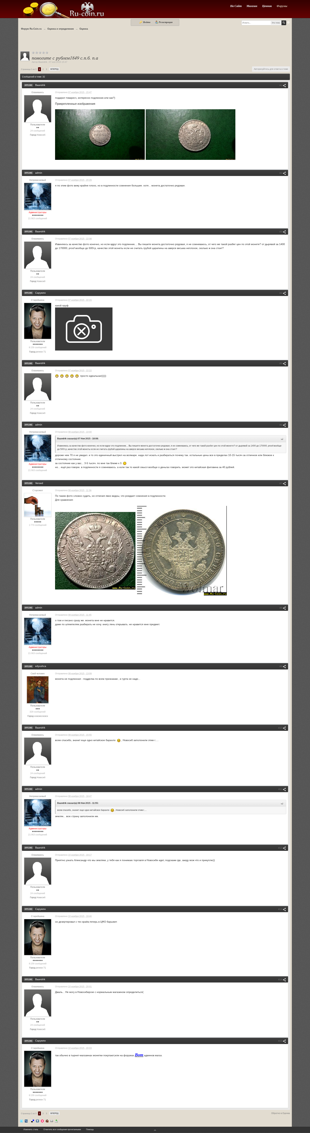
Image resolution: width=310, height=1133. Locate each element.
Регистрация (165, 22)
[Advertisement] (155, 42)
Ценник (267, 6)
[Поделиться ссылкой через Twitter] (21, 1121)
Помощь (90, 1129)
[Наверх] (155, 1130)
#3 (281, 232)
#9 (281, 666)
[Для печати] (51, 1121)
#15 (280, 1041)
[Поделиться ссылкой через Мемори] (42, 1121)
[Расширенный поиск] (288, 22)
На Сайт (236, 6)
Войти (147, 22)
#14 (280, 979)
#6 (281, 425)
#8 (281, 608)
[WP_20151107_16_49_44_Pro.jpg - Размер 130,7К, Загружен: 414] (100, 134)
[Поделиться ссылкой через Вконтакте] (37, 1121)
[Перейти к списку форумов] (63, 8)
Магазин (251, 6)
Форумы (282, 6)
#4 (281, 293)
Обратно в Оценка (280, 1113)
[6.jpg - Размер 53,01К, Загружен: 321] (95, 550)
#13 (280, 909)
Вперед (54, 69)
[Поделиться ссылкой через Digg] (26, 1121)
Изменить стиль (31, 1129)
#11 (280, 789)
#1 (281, 85)
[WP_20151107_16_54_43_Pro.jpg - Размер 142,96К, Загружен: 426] (190, 134)
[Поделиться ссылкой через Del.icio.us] (32, 1121)
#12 (280, 848)
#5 (281, 363)
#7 (281, 483)
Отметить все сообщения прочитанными (62, 1129)
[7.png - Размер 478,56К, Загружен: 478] (182, 550)
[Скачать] (56, 1121)
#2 (281, 173)
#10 (280, 728)
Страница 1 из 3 (28, 69)
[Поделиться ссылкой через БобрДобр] (47, 1121)
